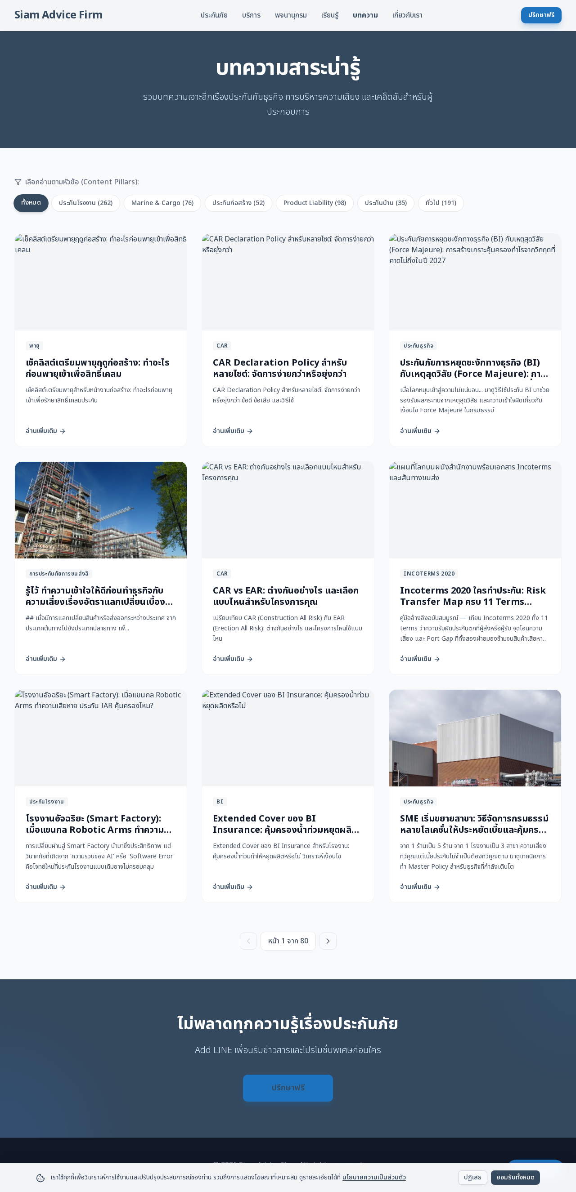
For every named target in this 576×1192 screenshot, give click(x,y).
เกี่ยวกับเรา (407, 15)
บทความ (365, 15)
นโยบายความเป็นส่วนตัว (374, 1177)
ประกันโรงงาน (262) (85, 203)
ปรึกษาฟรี (541, 15)
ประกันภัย (214, 15)
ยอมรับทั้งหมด (515, 1177)
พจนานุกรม (291, 15)
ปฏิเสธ (473, 1177)
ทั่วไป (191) (441, 203)
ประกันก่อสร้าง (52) (238, 203)
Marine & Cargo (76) (162, 203)
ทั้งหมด (31, 202)
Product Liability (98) (315, 203)
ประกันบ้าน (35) (386, 203)
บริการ (251, 15)
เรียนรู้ (329, 15)
